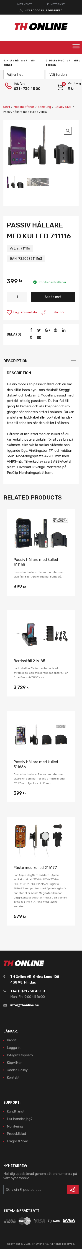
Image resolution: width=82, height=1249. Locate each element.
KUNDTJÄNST (56, 4)
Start (6, 106)
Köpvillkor (14, 1063)
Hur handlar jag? (20, 1119)
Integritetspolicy (20, 1055)
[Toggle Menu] (76, 47)
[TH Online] (41, 30)
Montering (15, 1126)
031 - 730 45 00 (25, 89)
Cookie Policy (17, 1070)
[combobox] (23, 74)
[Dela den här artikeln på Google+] (47, 330)
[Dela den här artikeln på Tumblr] (30, 338)
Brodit (12, 1040)
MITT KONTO (25, 4)
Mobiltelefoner (24, 106)
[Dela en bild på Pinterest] (55, 330)
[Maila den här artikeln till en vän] (38, 338)
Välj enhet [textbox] (15, 75)
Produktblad (16, 1134)
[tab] (41, 361)
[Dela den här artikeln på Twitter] (38, 330)
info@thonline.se (24, 1005)
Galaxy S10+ (63, 106)
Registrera (54, 10)
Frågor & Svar (17, 1141)
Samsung (44, 106)
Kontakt (13, 1077)
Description (15, 361)
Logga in (37, 10)
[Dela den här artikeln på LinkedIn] (63, 330)
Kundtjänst (16, 1111)
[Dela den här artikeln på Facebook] (30, 330)
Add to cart (53, 297)
